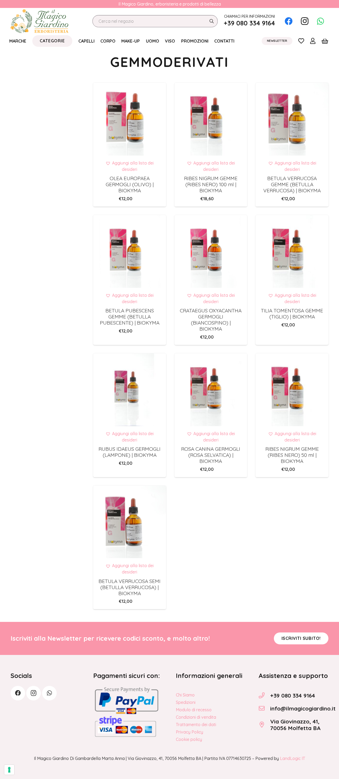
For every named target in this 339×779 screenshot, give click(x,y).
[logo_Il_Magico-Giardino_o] (39, 21)
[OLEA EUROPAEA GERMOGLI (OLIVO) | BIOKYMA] (129, 119)
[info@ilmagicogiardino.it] (264, 708)
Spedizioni (185, 702)
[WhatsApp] (320, 21)
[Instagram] (305, 21)
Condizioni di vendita (196, 717)
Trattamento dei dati (196, 724)
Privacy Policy (189, 732)
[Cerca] (211, 21)
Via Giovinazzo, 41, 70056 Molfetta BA (295, 724)
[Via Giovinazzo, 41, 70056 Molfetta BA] (264, 725)
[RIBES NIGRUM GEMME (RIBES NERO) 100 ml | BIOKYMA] (211, 119)
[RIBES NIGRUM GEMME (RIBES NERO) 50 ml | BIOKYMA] (292, 389)
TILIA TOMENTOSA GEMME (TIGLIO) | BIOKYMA (292, 313)
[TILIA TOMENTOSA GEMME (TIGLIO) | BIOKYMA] (292, 251)
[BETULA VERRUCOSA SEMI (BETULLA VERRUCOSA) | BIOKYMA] (129, 522)
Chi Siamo (185, 695)
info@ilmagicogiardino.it (303, 708)
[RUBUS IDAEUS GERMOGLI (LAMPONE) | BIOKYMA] (129, 389)
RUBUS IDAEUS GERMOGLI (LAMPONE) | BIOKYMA (129, 452)
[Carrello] (324, 41)
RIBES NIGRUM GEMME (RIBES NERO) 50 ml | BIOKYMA (292, 455)
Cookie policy (189, 739)
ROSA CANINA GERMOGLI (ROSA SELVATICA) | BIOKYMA (210, 455)
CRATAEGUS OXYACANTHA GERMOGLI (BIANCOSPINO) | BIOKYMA (211, 319)
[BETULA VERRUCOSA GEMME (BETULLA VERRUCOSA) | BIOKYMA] (292, 119)
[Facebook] (289, 21)
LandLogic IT (292, 758)
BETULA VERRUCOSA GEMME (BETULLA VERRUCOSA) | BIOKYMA (292, 184)
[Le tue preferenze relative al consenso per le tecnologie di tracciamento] (9, 770)
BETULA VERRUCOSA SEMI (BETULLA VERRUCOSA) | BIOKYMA (129, 587)
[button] (129, 166)
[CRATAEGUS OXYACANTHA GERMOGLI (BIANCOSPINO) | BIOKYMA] (211, 251)
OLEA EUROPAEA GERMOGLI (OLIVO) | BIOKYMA (130, 184)
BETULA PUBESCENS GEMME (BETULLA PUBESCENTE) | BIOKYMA (129, 316)
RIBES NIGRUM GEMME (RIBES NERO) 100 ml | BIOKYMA (211, 184)
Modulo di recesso (194, 709)
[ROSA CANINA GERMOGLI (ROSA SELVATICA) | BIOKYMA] (211, 389)
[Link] (301, 40)
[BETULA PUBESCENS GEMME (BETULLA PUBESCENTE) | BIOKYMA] (129, 251)
